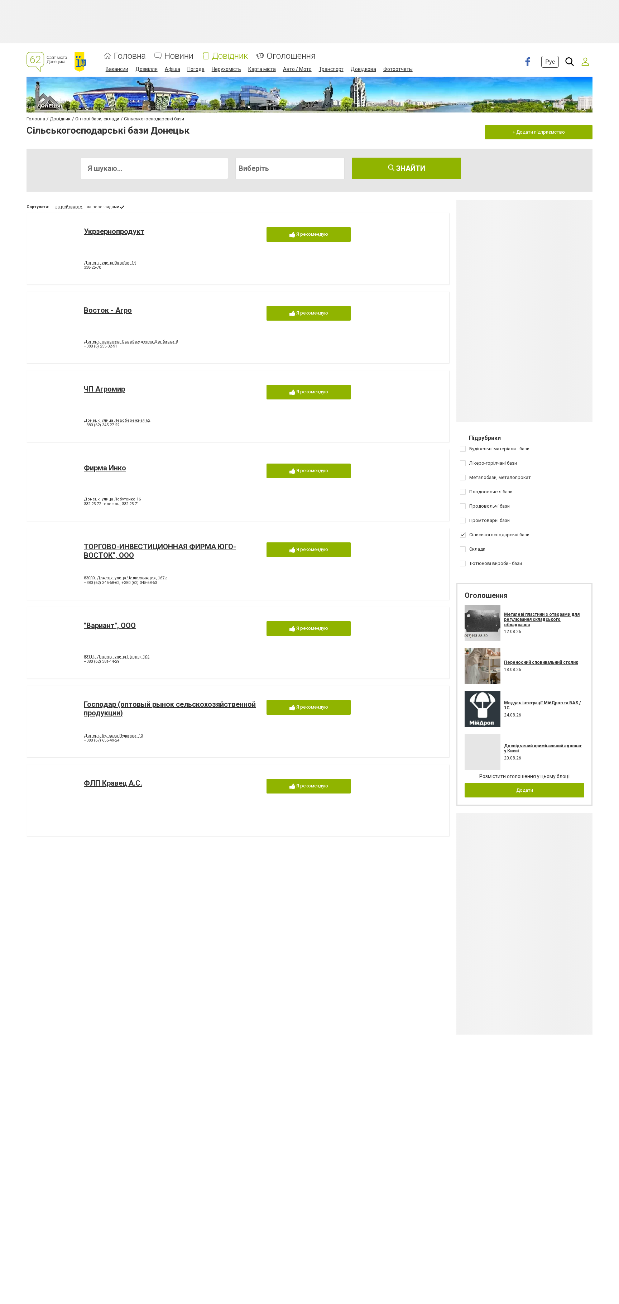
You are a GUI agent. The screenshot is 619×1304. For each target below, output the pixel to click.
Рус (550, 61)
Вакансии (117, 69)
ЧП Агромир (104, 389)
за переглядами (103, 207)
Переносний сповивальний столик (541, 662)
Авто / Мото (297, 69)
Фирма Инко (105, 468)
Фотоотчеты (398, 69)
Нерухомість (226, 69)
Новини (178, 56)
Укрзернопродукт (114, 231)
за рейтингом (69, 207)
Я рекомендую (311, 234)
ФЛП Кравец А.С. (113, 783)
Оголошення (291, 56)
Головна (130, 56)
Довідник (230, 56)
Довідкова (363, 69)
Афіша (172, 69)
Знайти (409, 168)
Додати (524, 790)
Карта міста (262, 69)
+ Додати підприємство (539, 132)
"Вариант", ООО (110, 625)
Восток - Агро (108, 310)
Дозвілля (146, 69)
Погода (196, 69)
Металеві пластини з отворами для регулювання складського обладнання (542, 619)
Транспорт (331, 69)
